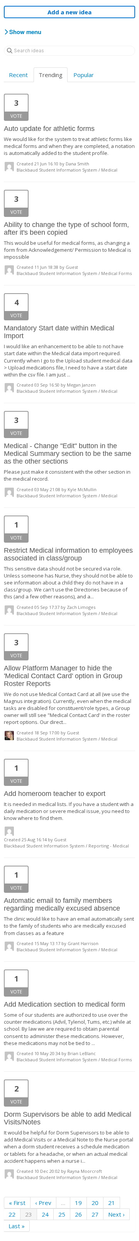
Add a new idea (69, 12)
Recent (18, 75)
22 (11, 1214)
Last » (16, 1226)
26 (78, 1214)
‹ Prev (43, 1203)
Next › (116, 1214)
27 (95, 1214)
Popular (83, 75)
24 (45, 1214)
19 (78, 1203)
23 (28, 1214)
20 (95, 1203)
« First (17, 1203)
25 (61, 1214)
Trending (51, 75)
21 (111, 1203)
